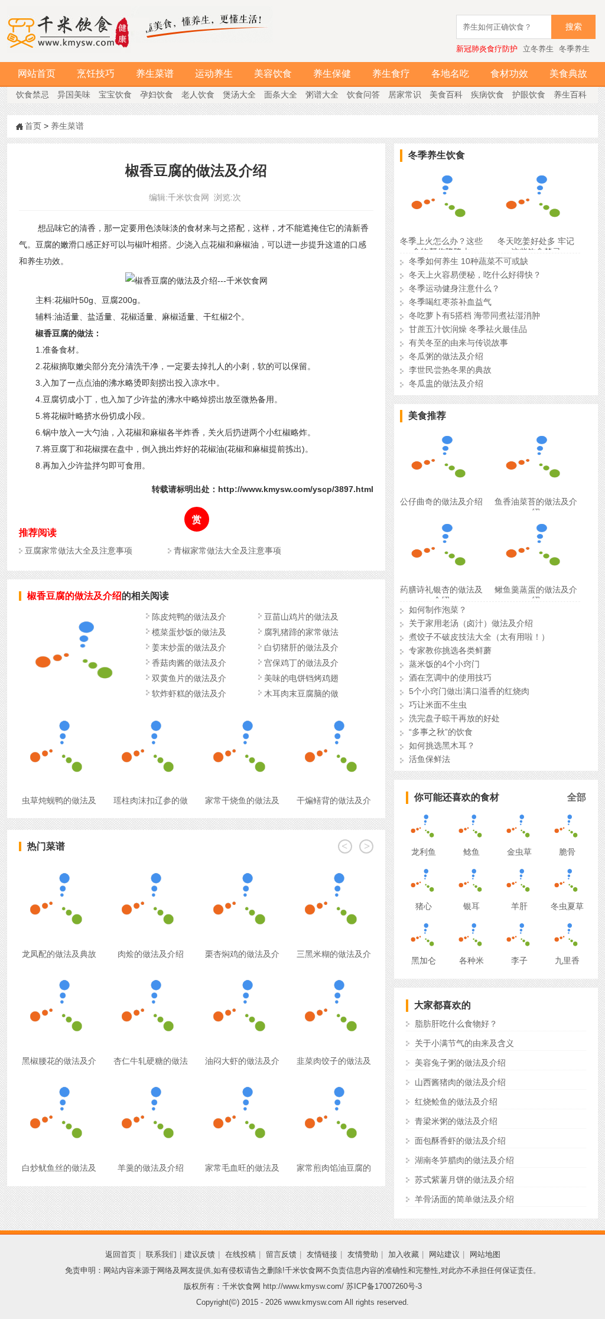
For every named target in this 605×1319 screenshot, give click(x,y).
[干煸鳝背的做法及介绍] (333, 714)
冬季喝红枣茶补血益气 (450, 302)
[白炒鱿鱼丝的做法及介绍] (59, 1082)
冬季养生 (574, 48)
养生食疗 (391, 74)
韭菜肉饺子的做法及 (334, 1061)
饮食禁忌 (32, 94)
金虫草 (519, 851)
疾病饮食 (487, 94)
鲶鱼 (471, 851)
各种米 (471, 960)
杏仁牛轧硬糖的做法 (150, 1061)
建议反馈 (199, 1254)
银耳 (471, 906)
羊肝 (519, 906)
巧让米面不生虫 (438, 704)
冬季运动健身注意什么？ (454, 288)
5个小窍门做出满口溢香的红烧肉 (469, 691)
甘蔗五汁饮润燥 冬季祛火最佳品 (468, 329)
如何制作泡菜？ (438, 609)
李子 (519, 960)
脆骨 (567, 851)
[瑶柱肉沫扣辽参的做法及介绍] (150, 714)
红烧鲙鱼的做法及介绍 (456, 1101)
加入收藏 (403, 1254)
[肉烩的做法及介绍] (150, 868)
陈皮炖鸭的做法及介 (189, 616)
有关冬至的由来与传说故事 (458, 342)
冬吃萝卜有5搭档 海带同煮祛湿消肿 (474, 315)
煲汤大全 (239, 94)
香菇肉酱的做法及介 (189, 662)
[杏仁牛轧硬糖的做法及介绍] (150, 975)
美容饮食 (273, 74)
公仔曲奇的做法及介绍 (441, 501)
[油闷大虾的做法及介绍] (242, 975)
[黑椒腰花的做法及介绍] (59, 975)
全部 (576, 797)
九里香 (567, 960)
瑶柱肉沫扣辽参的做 (150, 800)
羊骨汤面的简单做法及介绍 (464, 1199)
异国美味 (73, 94)
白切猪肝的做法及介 (301, 647)
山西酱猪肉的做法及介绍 (460, 1082)
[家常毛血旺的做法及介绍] (242, 1082)
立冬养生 (538, 48)
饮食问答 (363, 94)
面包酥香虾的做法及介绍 (460, 1140)
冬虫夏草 (567, 906)
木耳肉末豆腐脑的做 (301, 693)
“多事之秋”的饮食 (441, 732)
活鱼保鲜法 (429, 759)
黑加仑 (423, 960)
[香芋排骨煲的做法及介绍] (78, 695)
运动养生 (214, 74)
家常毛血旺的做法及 (242, 1168)
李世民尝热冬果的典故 (450, 369)
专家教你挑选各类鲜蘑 (450, 650)
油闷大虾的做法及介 (242, 1061)
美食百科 (446, 94)
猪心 (423, 906)
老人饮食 (197, 94)
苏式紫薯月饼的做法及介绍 (464, 1179)
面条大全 (280, 94)
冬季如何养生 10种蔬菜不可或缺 (468, 261)
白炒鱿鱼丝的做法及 (59, 1168)
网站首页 (37, 74)
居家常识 (404, 94)
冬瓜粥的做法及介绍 (446, 356)
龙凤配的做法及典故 (59, 954)
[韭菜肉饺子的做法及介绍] (333, 975)
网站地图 (485, 1254)
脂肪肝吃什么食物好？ (456, 1023)
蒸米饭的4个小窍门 (444, 664)
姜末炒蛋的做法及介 (189, 647)
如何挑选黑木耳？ (442, 745)
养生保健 (332, 74)
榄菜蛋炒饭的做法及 (189, 632)
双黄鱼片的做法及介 (189, 678)
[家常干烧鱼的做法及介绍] (242, 714)
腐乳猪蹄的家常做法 (301, 632)
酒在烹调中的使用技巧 (450, 677)
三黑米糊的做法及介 (334, 954)
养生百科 (570, 94)
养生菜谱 (155, 74)
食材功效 (509, 74)
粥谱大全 (322, 94)
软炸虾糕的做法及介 (189, 693)
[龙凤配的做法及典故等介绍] (59, 868)
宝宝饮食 (115, 94)
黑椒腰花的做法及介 (59, 1061)
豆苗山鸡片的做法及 (301, 616)
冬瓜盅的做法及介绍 (446, 383)
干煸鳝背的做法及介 (334, 800)
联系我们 (161, 1254)
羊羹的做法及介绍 (151, 1168)
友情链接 (322, 1254)
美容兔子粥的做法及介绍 (460, 1062)
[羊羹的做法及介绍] (150, 1082)
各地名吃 (450, 74)
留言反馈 (281, 1254)
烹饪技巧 (96, 74)
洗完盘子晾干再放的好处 (454, 718)
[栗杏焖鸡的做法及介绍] (242, 868)
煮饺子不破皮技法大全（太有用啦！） (479, 636)
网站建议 (444, 1254)
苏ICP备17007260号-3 (384, 1286)
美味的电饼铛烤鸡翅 (301, 678)
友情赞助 (362, 1254)
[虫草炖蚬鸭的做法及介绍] (59, 714)
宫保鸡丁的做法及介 (301, 662)
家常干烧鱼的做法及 (242, 800)
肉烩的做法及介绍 (151, 954)
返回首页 (120, 1254)
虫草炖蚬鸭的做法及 (59, 800)
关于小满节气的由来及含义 (464, 1043)
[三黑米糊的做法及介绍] (333, 868)
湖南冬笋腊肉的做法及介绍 (464, 1160)
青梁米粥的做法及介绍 (456, 1121)
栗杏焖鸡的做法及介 (242, 954)
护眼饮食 (528, 94)
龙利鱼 (423, 851)
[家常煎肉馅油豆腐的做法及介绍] (333, 1082)
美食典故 (568, 74)
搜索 (573, 26)
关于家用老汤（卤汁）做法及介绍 (471, 623)
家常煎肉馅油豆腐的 (334, 1168)
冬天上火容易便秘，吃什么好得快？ (475, 274)
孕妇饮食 (156, 94)
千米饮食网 (188, 197)
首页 (33, 126)
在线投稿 (240, 1254)
